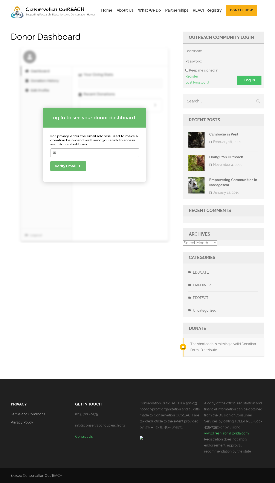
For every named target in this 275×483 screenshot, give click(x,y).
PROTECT (200, 298)
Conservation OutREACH (55, 9)
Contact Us (84, 436)
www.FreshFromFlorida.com (226, 433)
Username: (194, 51)
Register (191, 76)
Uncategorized (204, 310)
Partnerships (176, 10)
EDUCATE (201, 272)
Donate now (241, 10)
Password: (193, 61)
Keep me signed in (203, 70)
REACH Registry (207, 10)
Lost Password (197, 82)
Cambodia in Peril (223, 134)
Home (106, 10)
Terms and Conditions (28, 414)
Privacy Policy (22, 422)
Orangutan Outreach (226, 157)
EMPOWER (202, 285)
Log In (249, 80)
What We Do (149, 10)
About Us (125, 10)
